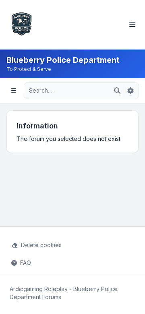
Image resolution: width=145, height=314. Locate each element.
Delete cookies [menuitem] (41, 245)
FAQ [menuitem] (25, 262)
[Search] (117, 90)
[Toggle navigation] (132, 24)
